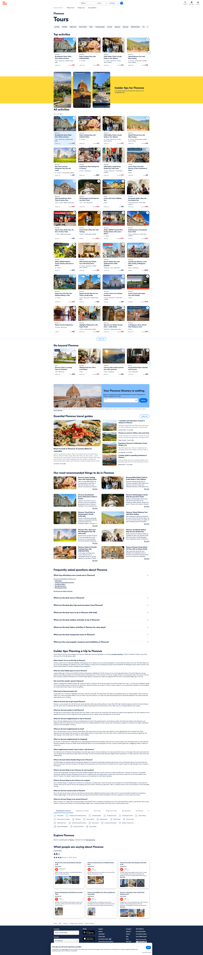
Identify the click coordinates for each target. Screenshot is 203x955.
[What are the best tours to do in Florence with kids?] (147, 612)
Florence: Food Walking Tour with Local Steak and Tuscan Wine (101, 893)
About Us (128, 931)
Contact (100, 931)
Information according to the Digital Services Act (110, 944)
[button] (65, 52)
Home (55, 923)
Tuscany (65, 923)
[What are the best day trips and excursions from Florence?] (147, 605)
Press (127, 939)
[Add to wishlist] (74, 39)
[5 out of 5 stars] (69, 866)
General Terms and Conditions (105, 941)
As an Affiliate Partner (141, 936)
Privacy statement (58, 410)
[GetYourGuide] (5, 3)
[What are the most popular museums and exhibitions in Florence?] (147, 642)
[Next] (149, 52)
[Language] (191, 2)
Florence (71, 840)
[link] (65, 52)
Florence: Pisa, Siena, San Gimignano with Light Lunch (68, 863)
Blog (127, 936)
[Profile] (198, 2)
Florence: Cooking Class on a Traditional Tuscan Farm (101, 863)
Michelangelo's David (61, 588)
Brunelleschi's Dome (60, 586)
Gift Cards (128, 941)
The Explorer (129, 944)
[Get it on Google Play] (89, 932)
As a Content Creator (141, 934)
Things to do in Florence (76, 923)
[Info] (60, 114)
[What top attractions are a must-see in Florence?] (147, 575)
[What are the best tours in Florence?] (147, 598)
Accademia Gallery (60, 584)
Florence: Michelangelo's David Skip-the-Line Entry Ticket (69, 893)
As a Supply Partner (141, 931)
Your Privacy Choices (103, 939)
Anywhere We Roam (117, 654)
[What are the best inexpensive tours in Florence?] (147, 634)
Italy (60, 923)
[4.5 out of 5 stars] (58, 857)
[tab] (63, 811)
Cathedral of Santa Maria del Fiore (64, 582)
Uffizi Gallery (58, 581)
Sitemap (100, 946)
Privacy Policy (101, 936)
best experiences (90, 840)
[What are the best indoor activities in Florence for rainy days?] (147, 627)
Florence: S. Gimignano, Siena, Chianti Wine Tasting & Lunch (132, 893)
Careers (128, 934)
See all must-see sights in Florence (63, 591)
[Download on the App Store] (89, 939)
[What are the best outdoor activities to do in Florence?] (147, 620)
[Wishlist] (185, 2)
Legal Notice (101, 934)
